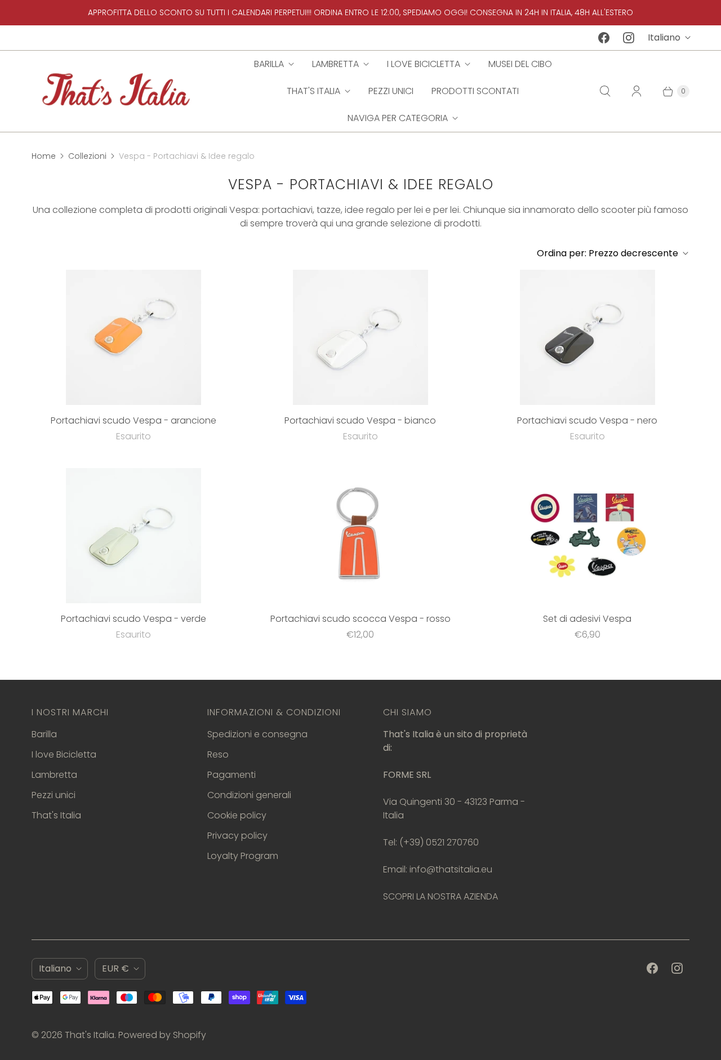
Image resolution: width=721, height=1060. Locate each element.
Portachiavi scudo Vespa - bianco (360, 420)
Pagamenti (231, 774)
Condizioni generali (249, 795)
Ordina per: (607, 253)
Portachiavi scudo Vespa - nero (587, 420)
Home (44, 156)
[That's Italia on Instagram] (628, 37)
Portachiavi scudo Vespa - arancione (133, 420)
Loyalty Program (242, 855)
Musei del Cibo (520, 63)
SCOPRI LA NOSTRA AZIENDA (440, 896)
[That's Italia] (116, 91)
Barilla (269, 63)
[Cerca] (605, 91)
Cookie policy (236, 815)
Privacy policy (237, 835)
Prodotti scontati (475, 90)
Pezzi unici (390, 90)
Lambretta (335, 63)
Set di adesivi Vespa (587, 618)
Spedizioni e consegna (257, 734)
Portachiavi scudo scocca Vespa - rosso (360, 618)
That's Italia (313, 90)
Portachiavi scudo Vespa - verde (133, 618)
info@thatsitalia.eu (451, 869)
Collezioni (87, 156)
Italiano (664, 37)
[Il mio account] (636, 91)
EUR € (115, 968)
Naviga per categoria (398, 118)
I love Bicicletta (423, 63)
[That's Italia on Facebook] (603, 37)
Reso (218, 754)
